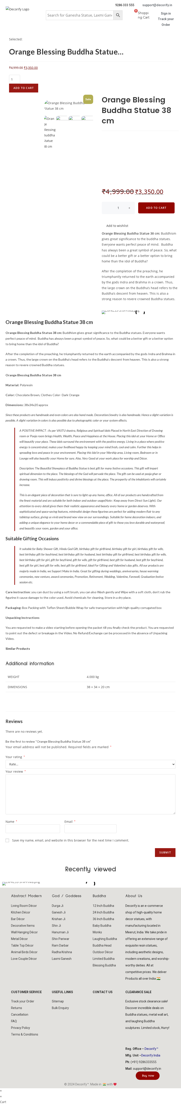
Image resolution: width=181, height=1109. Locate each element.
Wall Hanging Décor (24, 932)
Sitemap (58, 1001)
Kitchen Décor (20, 912)
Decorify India (150, 1055)
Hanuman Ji (60, 932)
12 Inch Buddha (103, 906)
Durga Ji (57, 906)
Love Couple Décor (24, 958)
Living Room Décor (24, 906)
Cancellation (19, 1014)
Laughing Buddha (105, 939)
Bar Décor (18, 919)
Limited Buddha (104, 958)
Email (69, 821)
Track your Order (22, 1001)
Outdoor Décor (103, 952)
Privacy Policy (20, 1028)
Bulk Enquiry (60, 1008)
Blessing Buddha (104, 965)
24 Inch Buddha (103, 912)
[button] (90, 30)
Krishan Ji (58, 919)
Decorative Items (23, 925)
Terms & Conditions (24, 1034)
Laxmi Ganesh (62, 958)
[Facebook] (130, 1037)
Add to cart (23, 88)
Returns (16, 1008)
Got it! (160, 7)
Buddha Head (102, 945)
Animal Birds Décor (24, 952)
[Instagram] (143, 1037)
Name (11, 821)
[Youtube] (155, 1037)
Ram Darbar (60, 945)
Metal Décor (19, 939)
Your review (16, 771)
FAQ (14, 1021)
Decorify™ (151, 1049)
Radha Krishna (62, 952)
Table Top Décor (22, 945)
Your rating (15, 757)
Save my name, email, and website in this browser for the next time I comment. (70, 840)
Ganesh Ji (59, 912)
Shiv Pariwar (60, 939)
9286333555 (147, 1062)
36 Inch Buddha (103, 919)
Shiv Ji (56, 925)
